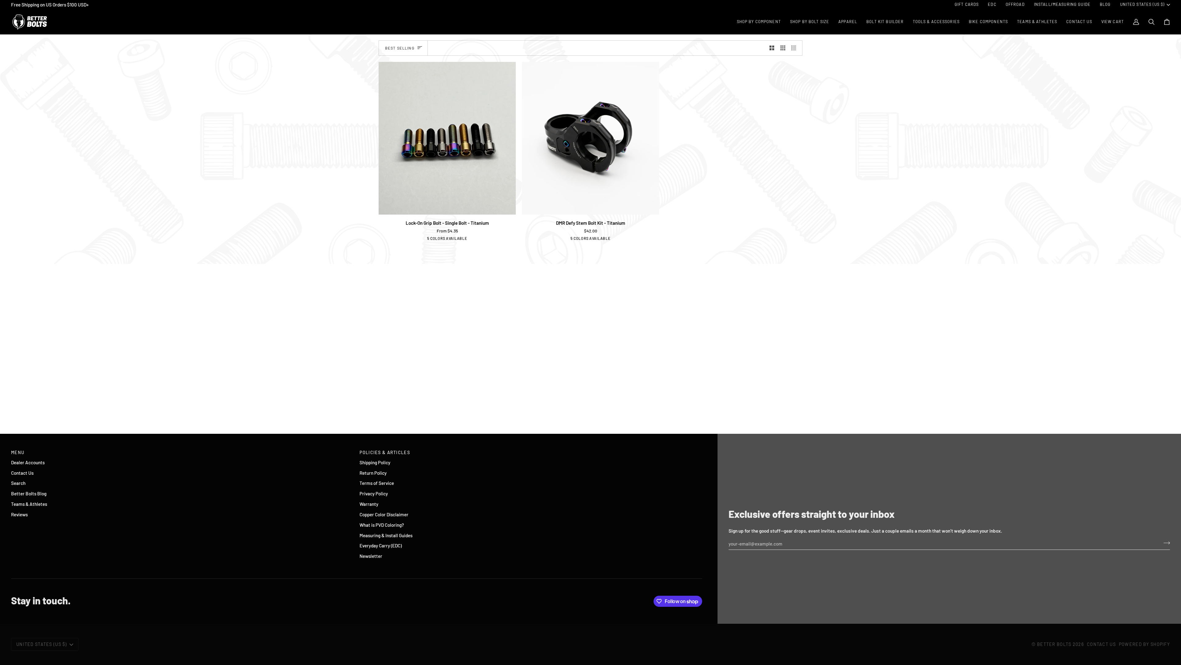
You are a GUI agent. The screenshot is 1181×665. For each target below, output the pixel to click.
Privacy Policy (374, 493)
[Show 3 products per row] (782, 48)
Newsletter (371, 556)
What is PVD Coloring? (382, 525)
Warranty (369, 504)
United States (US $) (1142, 4)
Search (18, 483)
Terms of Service (377, 483)
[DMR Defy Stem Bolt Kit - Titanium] (590, 138)
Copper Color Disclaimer (384, 514)
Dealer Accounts (28, 462)
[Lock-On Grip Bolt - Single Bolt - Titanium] (447, 138)
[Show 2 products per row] (771, 48)
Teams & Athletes (29, 504)
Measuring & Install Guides (386, 535)
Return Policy (373, 473)
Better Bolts (1054, 644)
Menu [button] (17, 452)
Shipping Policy (375, 462)
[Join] (1165, 543)
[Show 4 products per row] (795, 48)
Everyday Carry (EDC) (381, 545)
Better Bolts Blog (28, 493)
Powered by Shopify (1144, 644)
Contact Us (22, 473)
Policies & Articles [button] (385, 452)
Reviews (19, 514)
